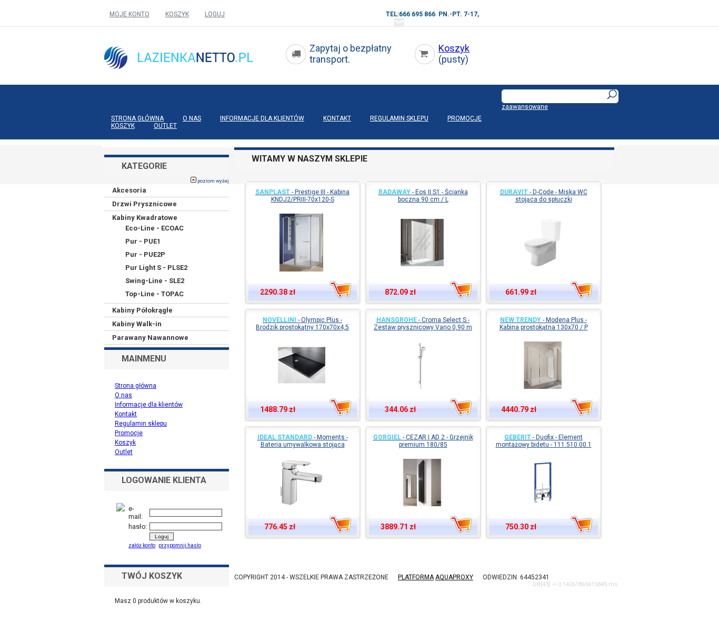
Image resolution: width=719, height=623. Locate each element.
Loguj (215, 14)
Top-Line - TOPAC (154, 294)
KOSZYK (177, 14)
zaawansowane (525, 106)
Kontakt (337, 118)
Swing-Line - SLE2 (154, 281)
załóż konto (141, 545)
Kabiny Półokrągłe (142, 310)
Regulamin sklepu (399, 118)
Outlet (165, 125)
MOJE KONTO (129, 14)
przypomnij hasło (179, 545)
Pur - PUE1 (143, 241)
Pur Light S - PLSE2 (156, 268)
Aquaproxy (454, 577)
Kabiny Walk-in (137, 324)
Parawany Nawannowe (150, 337)
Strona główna (137, 118)
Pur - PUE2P (145, 254)
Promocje (464, 118)
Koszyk (454, 48)
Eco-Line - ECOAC (154, 228)
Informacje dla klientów (262, 118)
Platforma (416, 577)
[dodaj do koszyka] (340, 289)
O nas (192, 118)
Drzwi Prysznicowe (144, 204)
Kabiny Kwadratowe (144, 218)
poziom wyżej (212, 181)
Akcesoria (129, 190)
